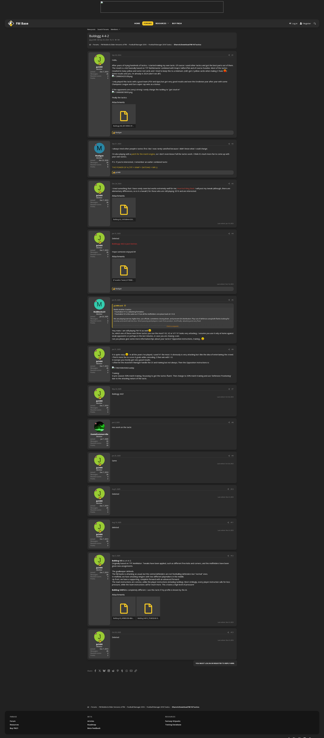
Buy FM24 (177, 23)
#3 (233, 184)
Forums (148, 23)
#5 (233, 300)
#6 (233, 349)
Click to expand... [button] (173, 326)
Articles (90, 721)
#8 (233, 422)
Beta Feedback (93, 728)
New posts (91, 29)
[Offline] (96, 56)
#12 (232, 556)
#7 (233, 389)
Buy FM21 (14, 728)
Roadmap (91, 724)
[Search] (314, 23)
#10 (232, 489)
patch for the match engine (143, 154)
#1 (233, 55)
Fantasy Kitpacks (172, 721)
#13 (232, 632)
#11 (232, 522)
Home (137, 23)
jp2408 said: (118, 305)
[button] (168, 23)
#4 (233, 233)
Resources (161, 23)
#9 (233, 456)
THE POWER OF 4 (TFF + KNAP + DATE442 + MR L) (134, 167)
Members (114, 29)
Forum (13, 721)
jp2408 (93, 40)
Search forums (103, 29)
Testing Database (173, 724)
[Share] (229, 55)
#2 (233, 144)
